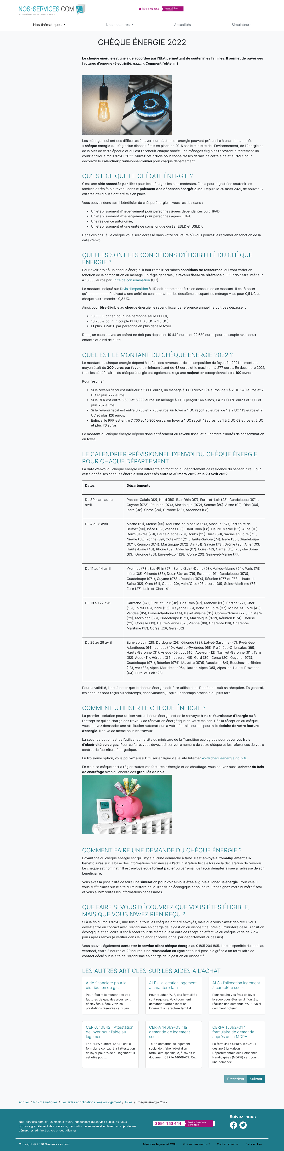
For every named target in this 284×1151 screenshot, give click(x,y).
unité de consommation (131, 280)
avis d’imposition (134, 289)
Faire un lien (254, 1144)
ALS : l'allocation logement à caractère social (236, 985)
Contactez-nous (228, 1144)
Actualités (182, 24)
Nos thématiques (48, 24)
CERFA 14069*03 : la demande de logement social (169, 1032)
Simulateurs (241, 24)
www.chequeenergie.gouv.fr (224, 758)
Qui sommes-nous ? (196, 1144)
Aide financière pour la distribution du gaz (106, 985)
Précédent (235, 1079)
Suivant (256, 1079)
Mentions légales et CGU (159, 1144)
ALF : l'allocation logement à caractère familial (173, 985)
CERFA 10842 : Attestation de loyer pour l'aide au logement (109, 1032)
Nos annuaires (118, 24)
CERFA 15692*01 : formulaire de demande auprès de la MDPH (233, 1032)
